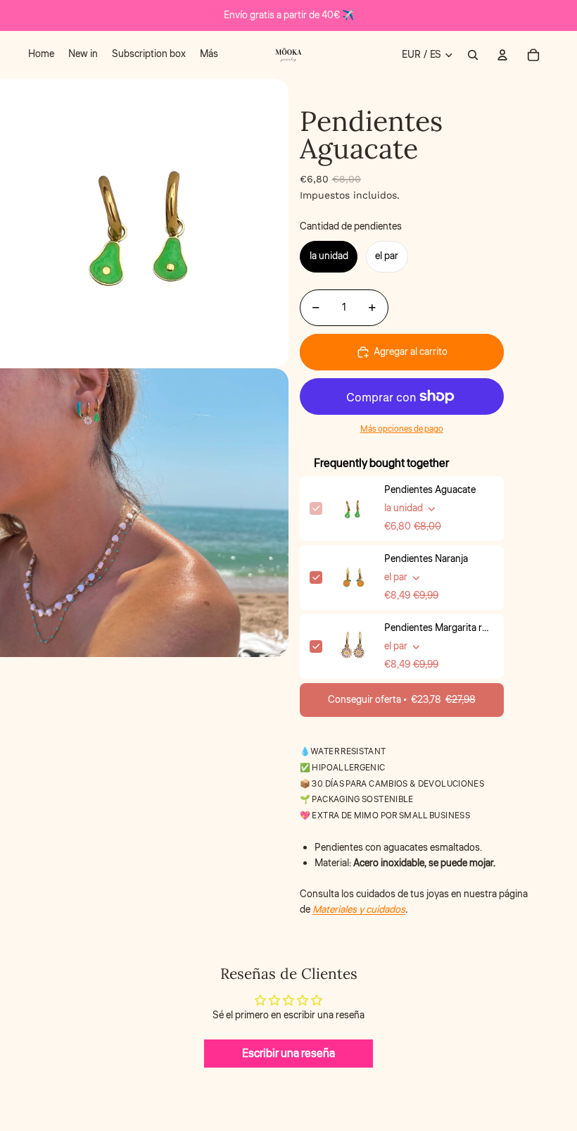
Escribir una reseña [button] (288, 1053)
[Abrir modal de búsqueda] (472, 54)
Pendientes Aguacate (430, 490)
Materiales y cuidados (358, 910)
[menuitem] (41, 54)
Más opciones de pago (401, 429)
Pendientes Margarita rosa (439, 628)
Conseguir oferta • (402, 700)
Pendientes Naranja (426, 559)
